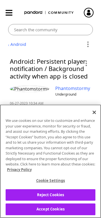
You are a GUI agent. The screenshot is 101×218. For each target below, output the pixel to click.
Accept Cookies (50, 209)
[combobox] (50, 29)
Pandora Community (49, 12)
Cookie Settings (50, 180)
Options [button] (87, 44)
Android (18, 44)
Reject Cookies (50, 194)
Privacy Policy (19, 169)
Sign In (91, 12)
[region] (50, 161)
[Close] (94, 112)
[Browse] (12, 12)
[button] (86, 63)
